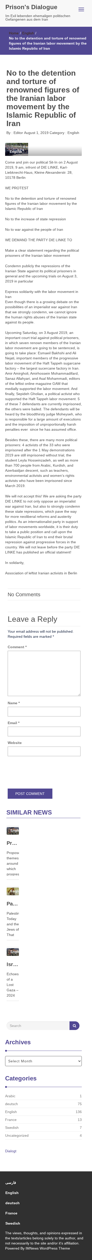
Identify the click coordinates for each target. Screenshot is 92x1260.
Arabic (10, 1096)
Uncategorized (17, 1135)
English (28, 33)
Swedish (12, 1128)
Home (14, 33)
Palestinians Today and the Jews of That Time (13, 903)
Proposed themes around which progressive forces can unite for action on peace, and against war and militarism (13, 843)
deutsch (11, 1104)
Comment (17, 647)
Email (13, 723)
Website (15, 743)
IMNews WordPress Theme (48, 1248)
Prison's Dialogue (31, 7)
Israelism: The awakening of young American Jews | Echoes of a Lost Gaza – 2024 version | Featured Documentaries (13, 964)
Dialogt (10, 1151)
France (11, 1120)
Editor (18, 133)
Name (14, 703)
